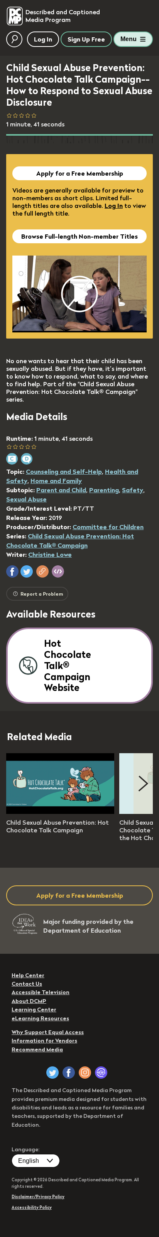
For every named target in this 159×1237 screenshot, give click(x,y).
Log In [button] (43, 39)
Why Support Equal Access (48, 1032)
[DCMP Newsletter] (101, 1072)
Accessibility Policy (32, 1207)
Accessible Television (40, 992)
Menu (128, 39)
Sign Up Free (86, 39)
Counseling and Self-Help (64, 471)
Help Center (28, 975)
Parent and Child (61, 490)
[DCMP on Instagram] (85, 1072)
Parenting (104, 490)
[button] (12, 571)
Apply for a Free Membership (79, 173)
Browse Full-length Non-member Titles (79, 236)
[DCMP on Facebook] (69, 1072)
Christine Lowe (50, 554)
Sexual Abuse (26, 499)
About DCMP (29, 1001)
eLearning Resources (40, 1018)
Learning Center (34, 1009)
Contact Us (27, 983)
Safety (132, 490)
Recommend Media (37, 1049)
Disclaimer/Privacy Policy (38, 1196)
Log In (114, 205)
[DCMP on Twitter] (52, 1072)
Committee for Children (108, 527)
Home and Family (56, 481)
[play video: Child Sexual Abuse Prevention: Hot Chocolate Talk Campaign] (60, 811)
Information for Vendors (44, 1040)
